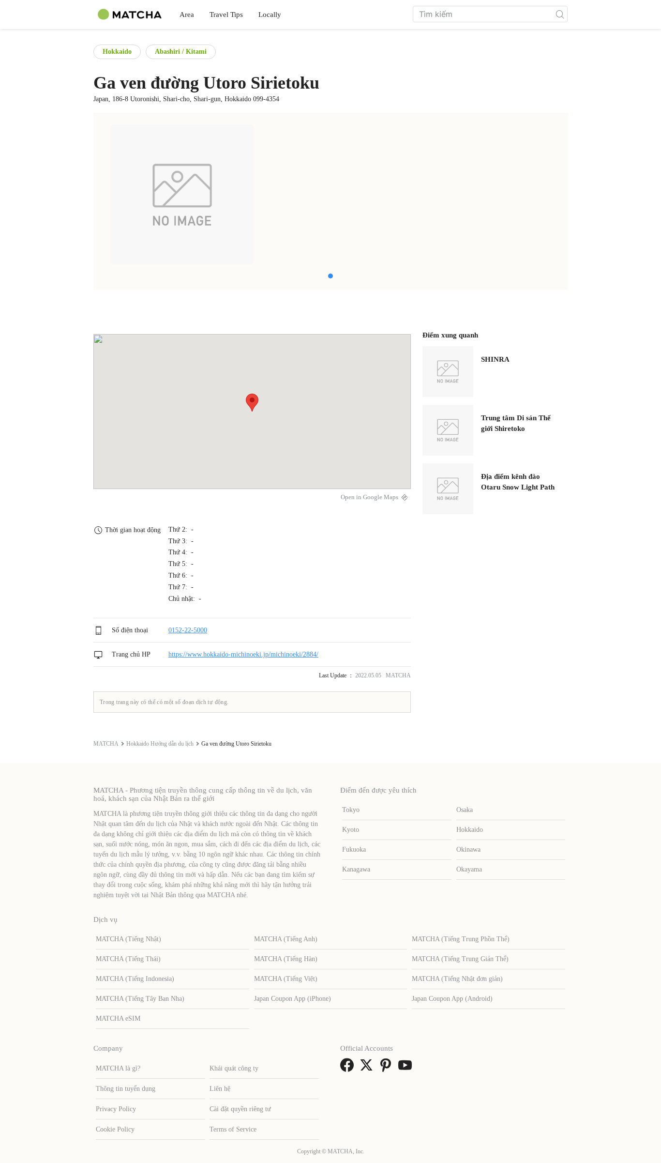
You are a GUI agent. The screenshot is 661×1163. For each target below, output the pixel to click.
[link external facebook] (349, 1068)
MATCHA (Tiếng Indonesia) (135, 978)
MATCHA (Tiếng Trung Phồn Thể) (461, 939)
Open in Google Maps (369, 497)
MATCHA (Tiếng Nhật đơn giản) (457, 978)
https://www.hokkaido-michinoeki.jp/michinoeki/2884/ (243, 654)
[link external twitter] (368, 1068)
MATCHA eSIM (118, 1018)
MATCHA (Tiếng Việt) (285, 978)
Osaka (464, 809)
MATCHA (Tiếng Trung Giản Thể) (460, 959)
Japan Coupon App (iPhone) (292, 998)
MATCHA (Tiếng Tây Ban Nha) (140, 998)
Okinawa (468, 849)
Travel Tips (226, 14)
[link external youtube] (407, 1068)
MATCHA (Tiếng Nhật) (128, 939)
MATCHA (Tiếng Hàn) (285, 959)
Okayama (469, 869)
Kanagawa (356, 869)
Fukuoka (354, 849)
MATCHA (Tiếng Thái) (128, 959)
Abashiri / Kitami (181, 51)
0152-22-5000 (187, 630)
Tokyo (351, 809)
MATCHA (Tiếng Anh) (285, 939)
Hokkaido (117, 51)
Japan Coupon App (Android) (452, 998)
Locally (269, 14)
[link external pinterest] (387, 1068)
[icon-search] (560, 14)
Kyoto (350, 829)
